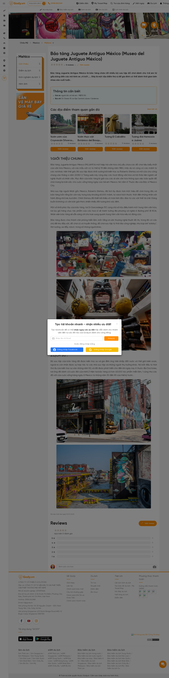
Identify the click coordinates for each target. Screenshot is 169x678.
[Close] (116, 323)
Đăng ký (111, 338)
